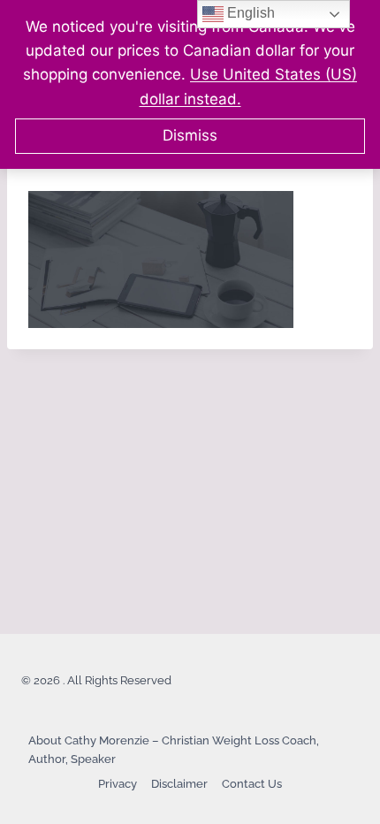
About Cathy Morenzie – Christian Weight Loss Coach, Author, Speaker (173, 750)
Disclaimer (179, 783)
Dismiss (190, 135)
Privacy (117, 783)
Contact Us (252, 783)
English (249, 12)
